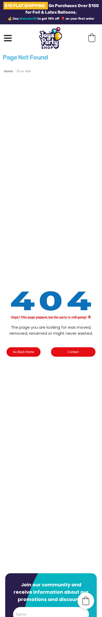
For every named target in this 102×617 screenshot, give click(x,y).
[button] (91, 37)
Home (8, 71)
